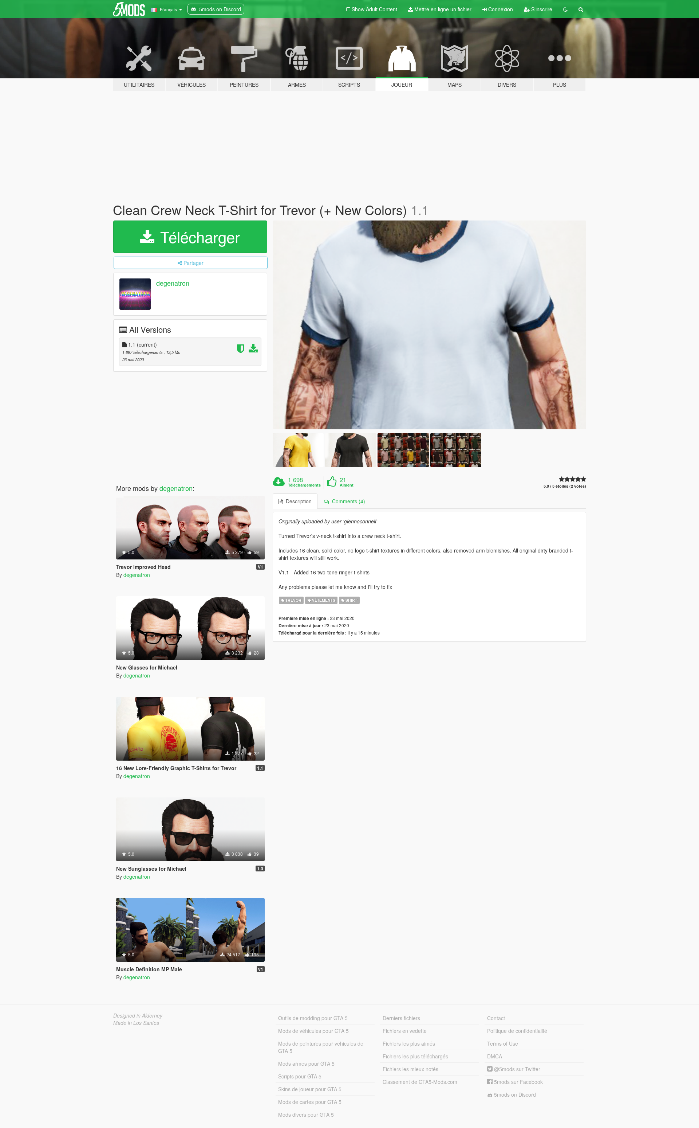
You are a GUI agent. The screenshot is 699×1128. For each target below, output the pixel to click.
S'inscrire (541, 9)
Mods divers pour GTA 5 (306, 1114)
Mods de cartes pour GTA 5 (309, 1101)
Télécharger (198, 236)
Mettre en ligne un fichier (442, 9)
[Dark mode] (565, 9)
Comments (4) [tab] (347, 501)
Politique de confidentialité (517, 1030)
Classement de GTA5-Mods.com (420, 1081)
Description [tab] (297, 501)
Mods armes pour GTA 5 (306, 1063)
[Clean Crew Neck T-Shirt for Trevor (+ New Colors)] (430, 325)
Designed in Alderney (137, 1015)
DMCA (494, 1056)
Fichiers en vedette (405, 1030)
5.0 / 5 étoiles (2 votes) (565, 486)
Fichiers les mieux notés (410, 1069)
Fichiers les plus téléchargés (415, 1056)
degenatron (172, 283)
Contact (496, 1018)
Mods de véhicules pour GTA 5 (313, 1030)
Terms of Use (502, 1043)
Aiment (347, 485)
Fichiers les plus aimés (409, 1043)
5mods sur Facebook (518, 1081)
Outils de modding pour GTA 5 (313, 1018)
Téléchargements (304, 485)
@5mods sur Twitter (516, 1069)
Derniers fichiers (401, 1018)
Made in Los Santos (136, 1022)
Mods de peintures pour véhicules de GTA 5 (320, 1047)
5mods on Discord (514, 1094)
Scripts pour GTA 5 (299, 1076)
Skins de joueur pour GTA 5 (309, 1089)
